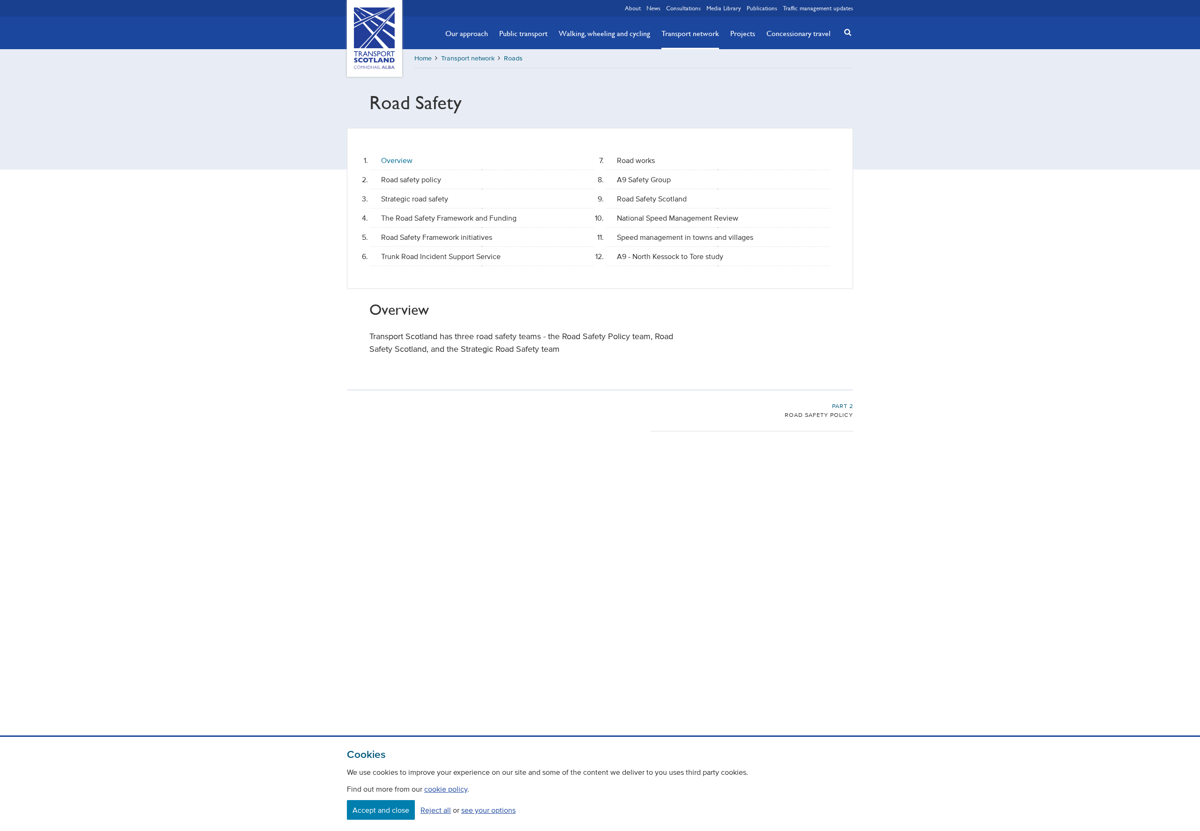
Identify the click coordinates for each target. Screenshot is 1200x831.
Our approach (466, 33)
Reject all (435, 810)
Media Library (723, 8)
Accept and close (380, 810)
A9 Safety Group (644, 179)
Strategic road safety (414, 198)
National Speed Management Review (677, 218)
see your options (488, 810)
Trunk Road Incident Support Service (441, 256)
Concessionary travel (798, 33)
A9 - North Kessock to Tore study (670, 256)
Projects (742, 33)
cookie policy (445, 789)
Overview (396, 160)
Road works (636, 160)
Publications (762, 8)
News (653, 8)
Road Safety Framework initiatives (436, 237)
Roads (513, 58)
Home (423, 58)
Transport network (690, 33)
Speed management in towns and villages (685, 237)
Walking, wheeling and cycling (604, 33)
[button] (845, 32)
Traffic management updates (818, 8)
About (633, 8)
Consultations (683, 8)
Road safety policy (411, 179)
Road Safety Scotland (652, 198)
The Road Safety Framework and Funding (449, 218)
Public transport (523, 33)
